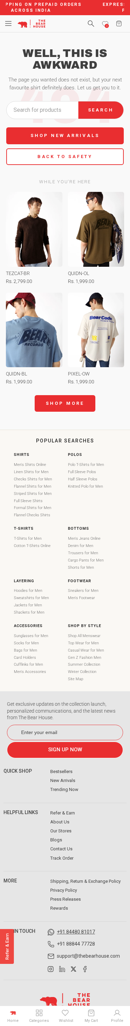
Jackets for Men (28, 605)
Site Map (75, 679)
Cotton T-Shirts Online (32, 546)
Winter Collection (82, 672)
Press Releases (65, 899)
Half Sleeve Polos (82, 479)
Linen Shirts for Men (31, 472)
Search (101, 110)
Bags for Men (25, 650)
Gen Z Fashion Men (84, 657)
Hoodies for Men (28, 590)
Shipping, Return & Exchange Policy (85, 881)
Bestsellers (61, 771)
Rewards (59, 908)
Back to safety (65, 156)
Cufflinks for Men (28, 664)
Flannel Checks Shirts (32, 515)
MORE (10, 880)
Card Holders (25, 657)
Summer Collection (84, 664)
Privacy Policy (63, 890)
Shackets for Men (29, 612)
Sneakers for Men (83, 590)
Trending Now (64, 789)
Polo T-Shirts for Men (86, 464)
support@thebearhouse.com (88, 956)
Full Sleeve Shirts (28, 501)
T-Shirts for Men (28, 538)
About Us (59, 821)
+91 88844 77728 (76, 944)
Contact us (61, 848)
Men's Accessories (30, 672)
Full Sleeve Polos (82, 472)
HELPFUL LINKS (20, 812)
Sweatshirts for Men (31, 598)
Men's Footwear (81, 598)
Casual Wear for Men (86, 650)
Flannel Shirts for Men (32, 486)
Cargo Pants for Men (86, 560)
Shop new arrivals (65, 135)
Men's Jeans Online (84, 538)
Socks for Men (26, 643)
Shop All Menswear (84, 636)
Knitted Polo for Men (85, 486)
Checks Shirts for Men (33, 479)
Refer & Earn (62, 812)
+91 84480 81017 (76, 932)
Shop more (65, 403)
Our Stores (60, 830)
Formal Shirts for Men (32, 508)
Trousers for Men (83, 553)
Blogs (56, 839)
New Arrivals (62, 780)
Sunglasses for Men (31, 636)
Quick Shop (17, 771)
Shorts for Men (81, 567)
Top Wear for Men (83, 643)
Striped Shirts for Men (33, 493)
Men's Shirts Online (30, 464)
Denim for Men (80, 546)
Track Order (61, 858)
